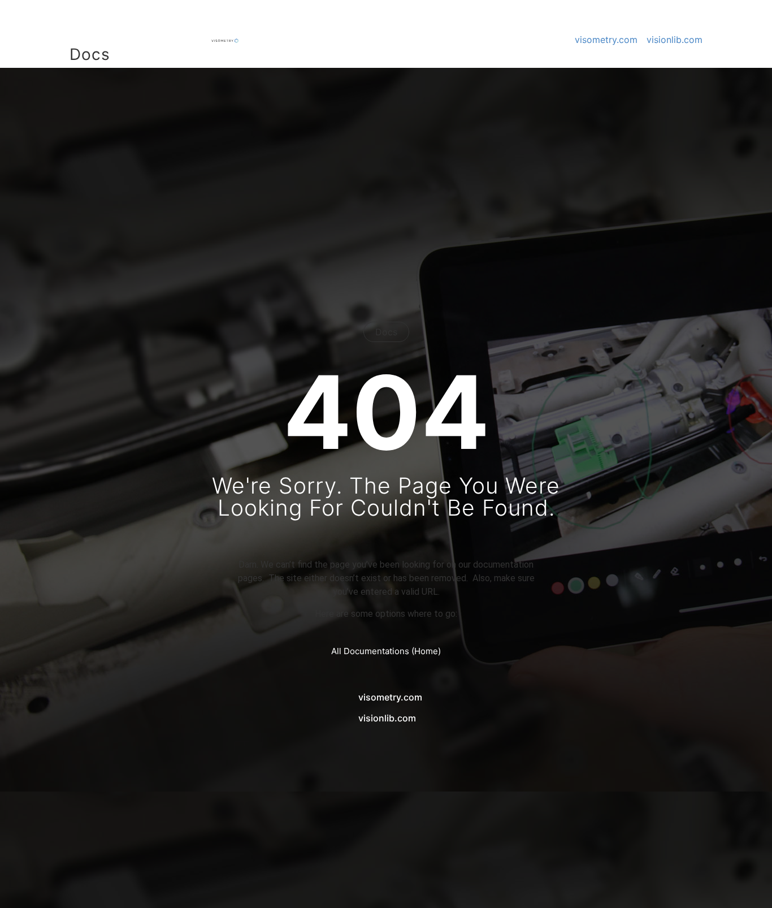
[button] (25, 883)
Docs (90, 54)
